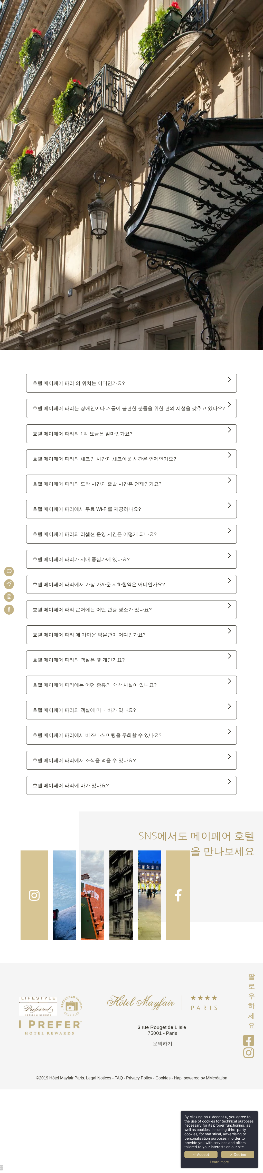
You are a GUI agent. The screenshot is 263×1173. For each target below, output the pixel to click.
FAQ (119, 1078)
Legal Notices (98, 1078)
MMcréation (216, 1078)
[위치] (12, 584)
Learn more (219, 1162)
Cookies (163, 1078)
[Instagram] (12, 597)
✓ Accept (201, 1154)
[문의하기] (12, 571)
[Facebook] (12, 610)
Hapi (178, 1078)
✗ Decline (238, 1154)
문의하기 (162, 1043)
